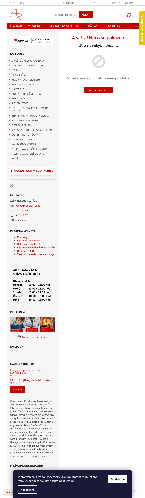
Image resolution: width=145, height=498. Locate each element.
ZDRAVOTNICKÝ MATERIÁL (27, 93)
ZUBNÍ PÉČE (19, 98)
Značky (16, 158)
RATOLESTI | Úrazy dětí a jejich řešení (31, 380)
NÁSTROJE (18, 89)
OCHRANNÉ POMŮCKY (25, 134)
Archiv (17, 389)
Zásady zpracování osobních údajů (36, 254)
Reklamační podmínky (29, 243)
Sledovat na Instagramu (35, 336)
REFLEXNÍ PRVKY (21, 125)
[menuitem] (26, 26)
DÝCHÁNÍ (17, 70)
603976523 (21, 215)
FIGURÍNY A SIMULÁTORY (26, 79)
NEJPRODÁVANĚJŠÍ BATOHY (28, 153)
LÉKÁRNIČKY (19, 74)
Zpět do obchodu (98, 90)
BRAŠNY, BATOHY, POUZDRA (28, 60)
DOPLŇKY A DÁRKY (23, 139)
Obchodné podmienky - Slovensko (36, 247)
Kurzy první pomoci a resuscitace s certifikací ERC (29, 371)
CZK (114, 2)
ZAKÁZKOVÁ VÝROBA (24, 144)
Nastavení (27, 489)
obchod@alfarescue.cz (27, 205)
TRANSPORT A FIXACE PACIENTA (30, 115)
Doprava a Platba (26, 250)
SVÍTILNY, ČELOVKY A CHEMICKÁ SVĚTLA (30, 109)
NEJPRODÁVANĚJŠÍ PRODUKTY (30, 148)
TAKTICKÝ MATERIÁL (23, 84)
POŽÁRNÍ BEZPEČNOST (25, 120)
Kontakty (69, 2)
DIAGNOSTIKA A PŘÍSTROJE (27, 65)
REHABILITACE (20, 103)
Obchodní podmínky (28, 240)
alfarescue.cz (22, 220)
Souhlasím (118, 479)
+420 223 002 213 (25, 210)
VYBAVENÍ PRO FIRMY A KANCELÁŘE (32, 129)
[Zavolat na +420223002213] (15, 2)
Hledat (86, 14)
